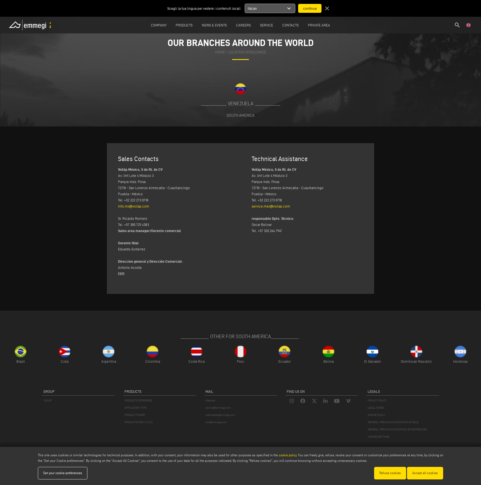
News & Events (214, 25)
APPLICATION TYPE (135, 407)
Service (266, 25)
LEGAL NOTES (376, 407)
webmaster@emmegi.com (220, 414)
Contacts (290, 25)
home (220, 52)
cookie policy (287, 455)
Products (184, 25)
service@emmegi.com (218, 407)
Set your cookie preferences (62, 473)
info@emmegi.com (216, 422)
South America (240, 115)
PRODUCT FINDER (134, 414)
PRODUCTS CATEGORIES (138, 400)
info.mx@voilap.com (133, 206)
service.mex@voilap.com (271, 206)
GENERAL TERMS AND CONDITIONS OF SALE (393, 422)
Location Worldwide (247, 52)
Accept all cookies (425, 473)
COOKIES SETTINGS (378, 436)
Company (158, 25)
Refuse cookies (390, 473)
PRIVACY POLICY (377, 400)
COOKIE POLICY (376, 414)
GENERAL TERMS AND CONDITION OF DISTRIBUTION (397, 429)
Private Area (319, 25)
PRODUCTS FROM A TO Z (138, 422)
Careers (243, 25)
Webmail (210, 400)
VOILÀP (47, 400)
